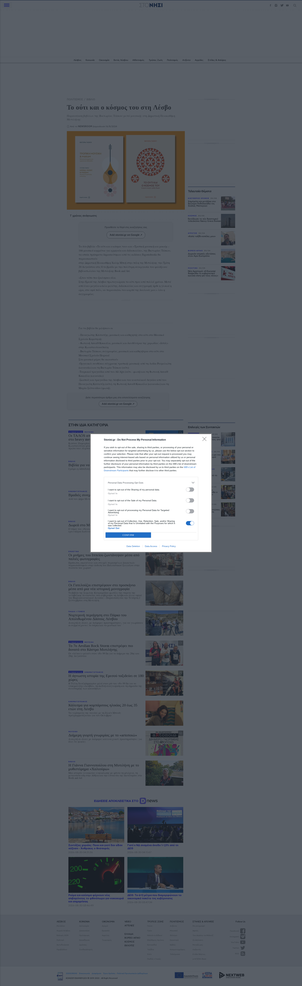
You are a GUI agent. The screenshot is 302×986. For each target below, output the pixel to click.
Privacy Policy (169, 546)
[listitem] (151, 482)
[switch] (190, 489)
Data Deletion (133, 546)
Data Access (151, 546)
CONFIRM (128, 535)
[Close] (205, 440)
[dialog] (151, 493)
